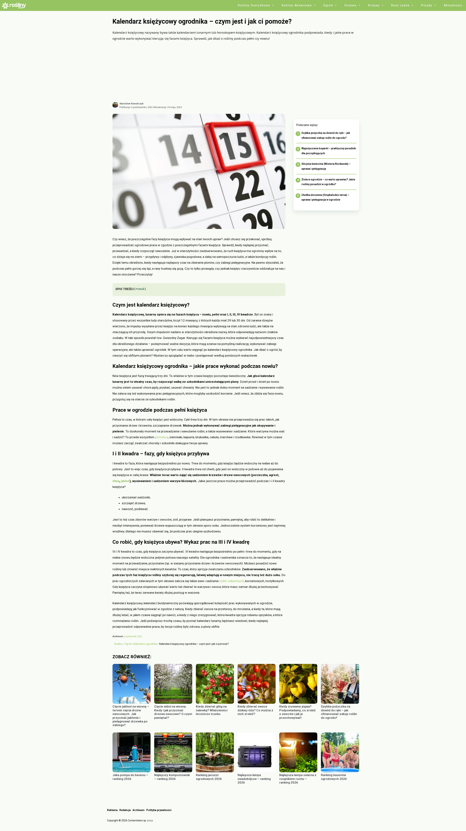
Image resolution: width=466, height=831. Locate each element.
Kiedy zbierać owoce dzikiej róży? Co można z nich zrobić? (255, 710)
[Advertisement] (236, 71)
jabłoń (125, 481)
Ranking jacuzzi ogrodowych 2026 (209, 776)
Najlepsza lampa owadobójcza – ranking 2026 (254, 778)
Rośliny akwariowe (297, 5)
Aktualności (453, 5)
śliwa (115, 481)
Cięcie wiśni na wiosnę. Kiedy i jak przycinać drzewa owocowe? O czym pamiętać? (173, 712)
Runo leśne (400, 5)
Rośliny (118, 643)
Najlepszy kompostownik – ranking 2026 (172, 776)
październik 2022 (133, 636)
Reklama (112, 810)
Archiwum (139, 810)
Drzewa (350, 5)
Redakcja (125, 810)
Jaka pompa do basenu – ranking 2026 (130, 776)
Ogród (328, 5)
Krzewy (374, 5)
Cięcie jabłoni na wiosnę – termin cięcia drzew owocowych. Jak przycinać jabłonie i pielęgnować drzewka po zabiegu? (130, 716)
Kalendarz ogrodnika (145, 643)
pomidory (161, 437)
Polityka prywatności (158, 810)
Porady (426, 5)
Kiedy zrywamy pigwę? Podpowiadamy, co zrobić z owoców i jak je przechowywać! (297, 712)
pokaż (140, 288)
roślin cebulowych (231, 581)
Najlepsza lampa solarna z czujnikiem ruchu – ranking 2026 (297, 778)
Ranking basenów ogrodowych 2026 (334, 776)
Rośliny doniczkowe (254, 5)
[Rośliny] (15, 5)
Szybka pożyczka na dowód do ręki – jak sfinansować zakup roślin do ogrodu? (339, 712)
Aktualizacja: (167, 107)
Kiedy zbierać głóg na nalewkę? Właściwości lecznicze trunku (211, 710)
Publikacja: (136, 107)
